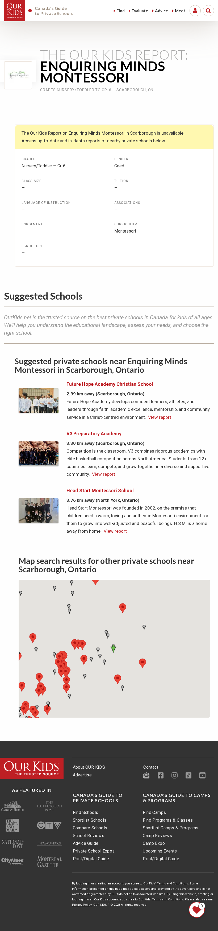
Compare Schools (90, 827)
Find (120, 10)
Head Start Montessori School (100, 490)
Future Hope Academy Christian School (109, 384)
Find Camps (154, 812)
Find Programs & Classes (168, 820)
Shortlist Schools (90, 820)
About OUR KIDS (89, 767)
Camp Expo (154, 843)
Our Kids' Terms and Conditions (165, 883)
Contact (150, 767)
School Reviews (88, 835)
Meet (180, 10)
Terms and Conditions (167, 899)
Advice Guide (86, 843)
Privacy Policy (82, 905)
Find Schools (85, 812)
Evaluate (140, 10)
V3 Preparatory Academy (93, 433)
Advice (161, 10)
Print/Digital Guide (91, 858)
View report (159, 417)
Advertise (82, 774)
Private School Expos (94, 851)
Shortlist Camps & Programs (170, 827)
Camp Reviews (157, 835)
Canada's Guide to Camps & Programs (177, 798)
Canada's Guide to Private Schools (98, 798)
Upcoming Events (160, 851)
